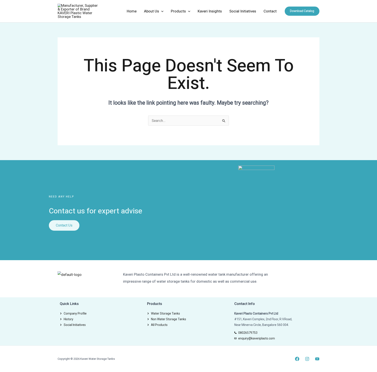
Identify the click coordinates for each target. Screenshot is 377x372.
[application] (161, 11)
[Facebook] (297, 359)
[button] (302, 11)
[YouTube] (317, 359)
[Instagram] (307, 359)
